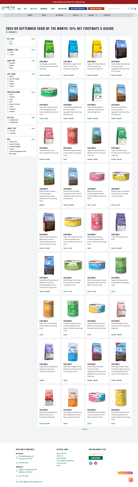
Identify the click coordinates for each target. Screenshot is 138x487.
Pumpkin (12, 109)
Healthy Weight (15, 146)
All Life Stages (14, 79)
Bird (53, 8)
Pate (11, 68)
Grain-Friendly (14, 144)
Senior (11, 86)
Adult (11, 76)
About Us (76, 15)
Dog (19, 8)
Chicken (12, 97)
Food (11, 52)
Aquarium (62, 8)
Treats (11, 55)
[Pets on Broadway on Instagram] (96, 463)
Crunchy (12, 131)
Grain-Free (13, 142)
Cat (25, 8)
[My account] (135, 8)
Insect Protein (14, 104)
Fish (10, 102)
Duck (11, 99)
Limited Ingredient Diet (17, 151)
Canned (12, 63)
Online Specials (96, 8)
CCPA (58, 465)
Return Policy (61, 453)
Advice (44, 15)
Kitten (11, 81)
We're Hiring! (61, 458)
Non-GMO (12, 154)
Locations (107, 15)
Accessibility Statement (65, 461)
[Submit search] (128, 8)
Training (12, 133)
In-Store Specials (78, 8)
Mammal (44, 8)
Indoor (11, 149)
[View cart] (132, 8)
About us (60, 456)
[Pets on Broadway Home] (8, 8)
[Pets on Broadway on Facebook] (91, 463)
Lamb (11, 107)
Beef (11, 94)
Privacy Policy (62, 463)
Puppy (11, 84)
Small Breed (13, 122)
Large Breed (13, 120)
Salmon (12, 111)
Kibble (11, 65)
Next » (86, 429)
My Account (59, 15)
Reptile (33, 8)
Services (91, 15)
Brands (30, 15)
